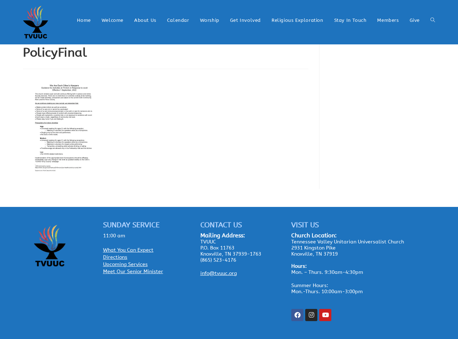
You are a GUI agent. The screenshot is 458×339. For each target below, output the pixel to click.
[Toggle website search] (432, 20)
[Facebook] (297, 315)
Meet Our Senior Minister (133, 271)
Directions (115, 257)
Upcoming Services (125, 264)
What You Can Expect (128, 250)
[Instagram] (311, 315)
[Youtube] (325, 315)
